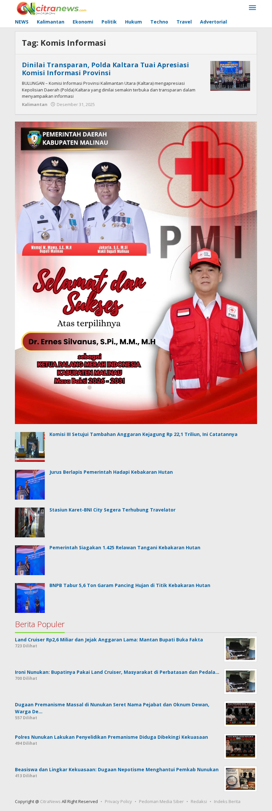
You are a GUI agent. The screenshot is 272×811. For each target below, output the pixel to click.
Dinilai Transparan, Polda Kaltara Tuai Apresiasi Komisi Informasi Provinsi (105, 68)
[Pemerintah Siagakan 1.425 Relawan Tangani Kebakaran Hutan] (30, 560)
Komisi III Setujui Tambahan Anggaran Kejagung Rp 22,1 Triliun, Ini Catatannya (143, 434)
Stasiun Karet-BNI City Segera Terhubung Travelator (112, 510)
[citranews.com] (52, 8)
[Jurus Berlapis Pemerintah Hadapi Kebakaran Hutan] (30, 484)
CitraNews (50, 801)
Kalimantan (34, 104)
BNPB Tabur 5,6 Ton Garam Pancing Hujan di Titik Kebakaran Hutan (129, 585)
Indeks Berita (227, 801)
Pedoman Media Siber (161, 801)
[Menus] (252, 8)
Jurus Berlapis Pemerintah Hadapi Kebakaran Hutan (111, 472)
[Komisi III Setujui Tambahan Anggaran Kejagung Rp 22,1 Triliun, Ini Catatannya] (30, 446)
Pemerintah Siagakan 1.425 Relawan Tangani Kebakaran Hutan (124, 547)
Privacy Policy (118, 801)
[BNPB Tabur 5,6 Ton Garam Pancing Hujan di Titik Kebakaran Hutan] (30, 597)
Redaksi (199, 801)
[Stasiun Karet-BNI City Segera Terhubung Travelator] (30, 522)
